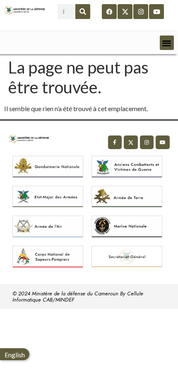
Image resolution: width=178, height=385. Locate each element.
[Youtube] (156, 11)
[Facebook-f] (115, 142)
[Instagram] (140, 11)
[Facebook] (109, 11)
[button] (167, 43)
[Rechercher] (82, 11)
